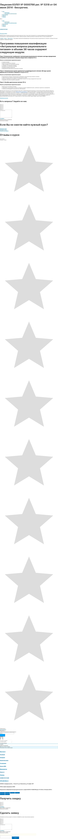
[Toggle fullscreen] (12, 792)
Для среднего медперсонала (11, 13)
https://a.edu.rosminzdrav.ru (21, 91)
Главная (1, 38)
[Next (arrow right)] (7, 794)
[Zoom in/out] (17, 792)
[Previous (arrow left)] (2, 794)
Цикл (3, 11)
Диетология (10, 38)
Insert (15, 837)
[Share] (7, 792)
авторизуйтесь (3, 729)
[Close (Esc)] (2, 792)
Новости (4, 15)
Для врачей (7, 12)
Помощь (4, 16)
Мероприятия (5, 14)
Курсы (5, 38)
